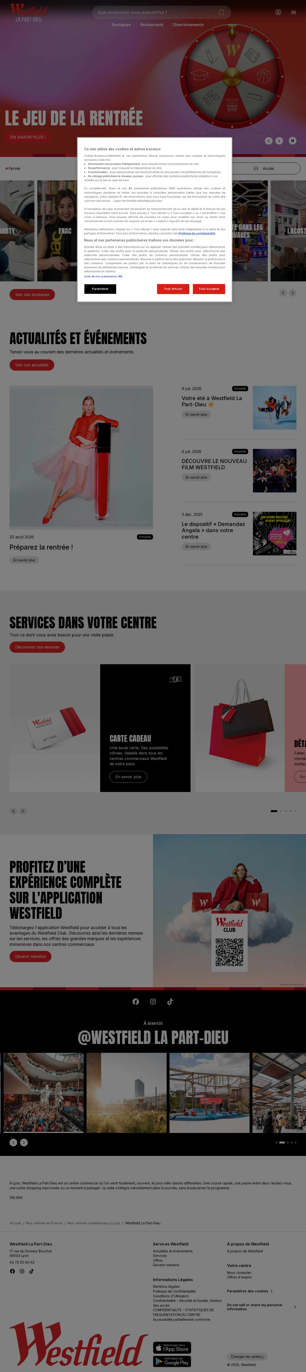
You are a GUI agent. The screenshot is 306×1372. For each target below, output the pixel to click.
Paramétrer (100, 288)
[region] (154, 219)
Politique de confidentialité (197, 233)
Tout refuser (173, 288)
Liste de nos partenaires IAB (103, 276)
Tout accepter (209, 288)
